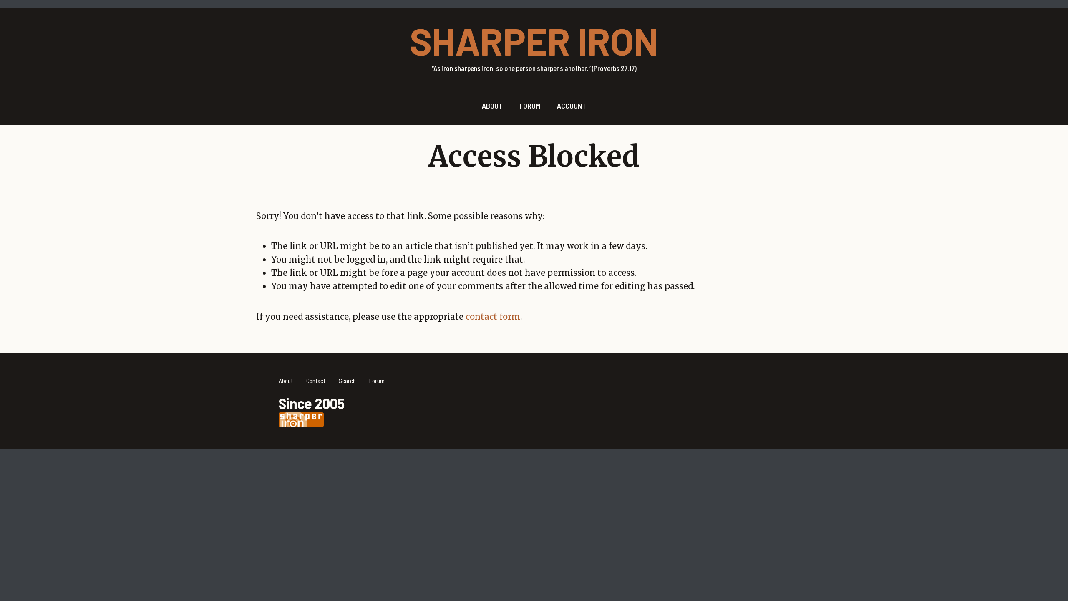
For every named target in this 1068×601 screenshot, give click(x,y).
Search (347, 380)
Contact (315, 380)
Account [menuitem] (571, 105)
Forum (377, 380)
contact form (493, 316)
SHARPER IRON (534, 40)
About (286, 380)
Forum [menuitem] (529, 105)
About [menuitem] (492, 105)
